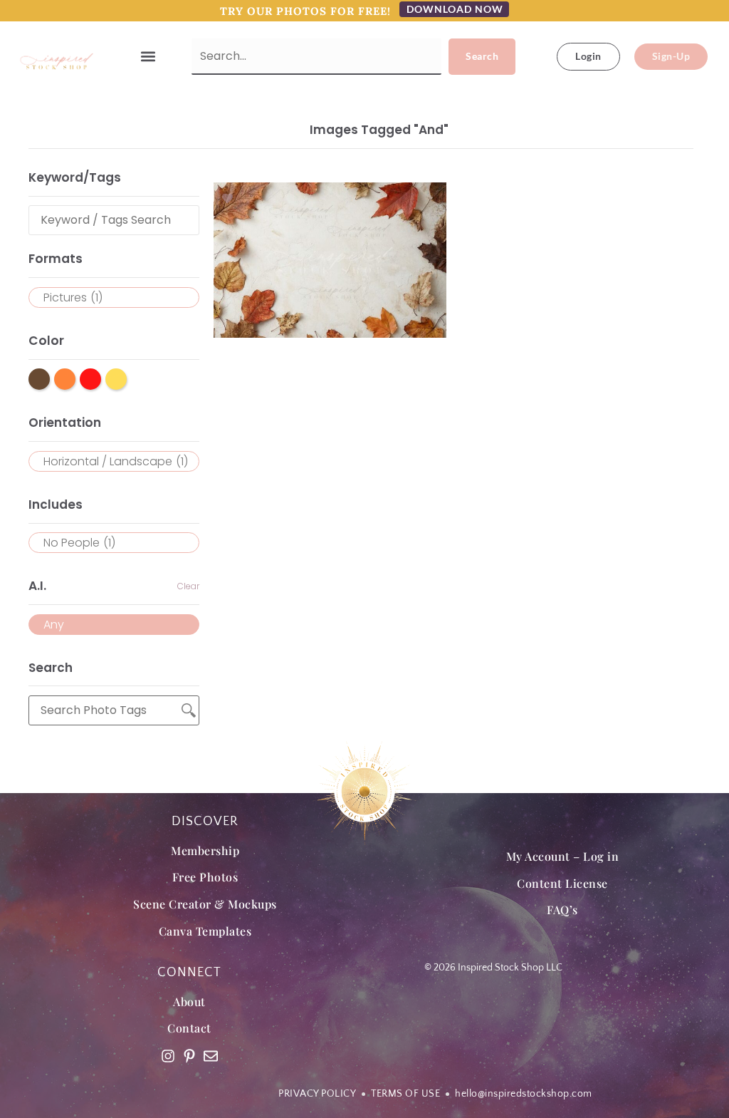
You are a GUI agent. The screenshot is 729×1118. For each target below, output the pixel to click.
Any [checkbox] (53, 624)
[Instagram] (168, 1056)
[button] (148, 56)
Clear (188, 586)
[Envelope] (211, 1056)
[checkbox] (113, 297)
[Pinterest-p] (189, 1056)
